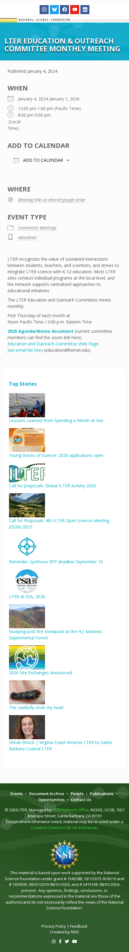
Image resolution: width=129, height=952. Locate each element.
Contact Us (81, 799)
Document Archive (46, 793)
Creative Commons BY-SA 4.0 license (64, 827)
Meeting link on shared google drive (51, 200)
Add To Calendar (42, 160)
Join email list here (25, 350)
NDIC (75, 932)
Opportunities (51, 799)
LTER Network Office (70, 810)
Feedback (79, 926)
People (77, 793)
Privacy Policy (53, 926)
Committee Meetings (37, 228)
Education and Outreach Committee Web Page (53, 344)
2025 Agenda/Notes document (41, 331)
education (27, 237)
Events (16, 793)
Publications (101, 793)
